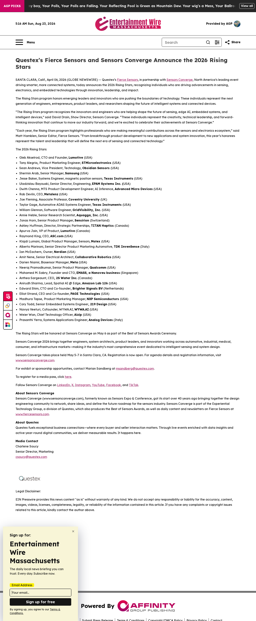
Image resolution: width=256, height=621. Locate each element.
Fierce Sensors (127, 80)
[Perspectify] (8, 305)
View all (247, 6)
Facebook (113, 385)
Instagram (82, 385)
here (68, 377)
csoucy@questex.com (31, 457)
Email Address (22, 585)
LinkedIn (63, 385)
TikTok (133, 385)
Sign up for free (40, 601)
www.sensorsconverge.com (35, 360)
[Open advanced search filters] (217, 42)
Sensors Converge (180, 80)
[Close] (73, 531)
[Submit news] (8, 296)
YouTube (98, 385)
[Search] (208, 42)
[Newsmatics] (8, 324)
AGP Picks (12, 6)
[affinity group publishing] (8, 315)
